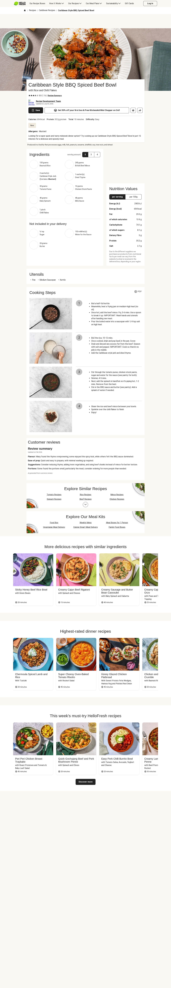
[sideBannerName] (125, 164)
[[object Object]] (133, 110)
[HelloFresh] (20, 3)
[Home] (24, 10)
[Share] (140, 110)
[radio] (29, 96)
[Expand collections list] (85, 504)
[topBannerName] (85, 21)
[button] (64, 154)
